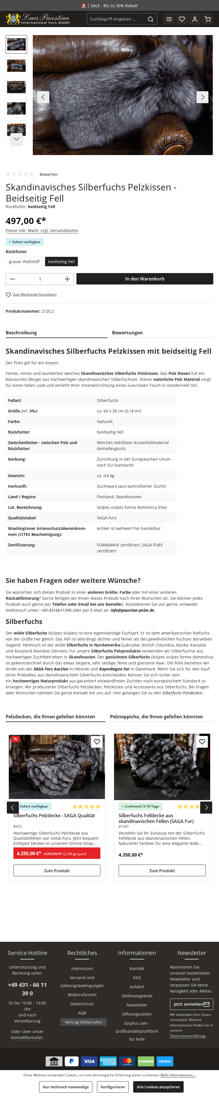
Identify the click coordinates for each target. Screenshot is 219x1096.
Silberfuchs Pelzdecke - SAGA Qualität (54, 816)
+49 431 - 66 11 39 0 (27, 989)
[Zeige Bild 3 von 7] (114, 153)
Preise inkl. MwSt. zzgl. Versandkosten (42, 230)
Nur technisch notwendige (66, 1086)
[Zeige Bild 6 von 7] (141, 153)
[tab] (57, 333)
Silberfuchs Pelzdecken (182, 693)
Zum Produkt (57, 870)
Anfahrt (137, 986)
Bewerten (49, 174)
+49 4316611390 (56, 610)
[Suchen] (150, 19)
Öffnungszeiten (137, 1014)
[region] (109, 97)
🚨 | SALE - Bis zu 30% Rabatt (109, 5)
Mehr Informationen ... (178, 1075)
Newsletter (137, 1005)
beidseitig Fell (61, 261)
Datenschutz (82, 1003)
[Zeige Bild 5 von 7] (132, 153)
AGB (82, 1013)
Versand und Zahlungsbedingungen (82, 981)
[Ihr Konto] (194, 19)
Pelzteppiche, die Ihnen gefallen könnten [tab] (156, 716)
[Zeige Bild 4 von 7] (123, 153)
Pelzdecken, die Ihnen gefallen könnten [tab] (50, 716)
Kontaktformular (26, 1037)
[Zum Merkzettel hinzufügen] (97, 742)
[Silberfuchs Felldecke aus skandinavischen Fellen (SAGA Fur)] (162, 767)
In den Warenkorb (145, 279)
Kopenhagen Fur (114, 669)
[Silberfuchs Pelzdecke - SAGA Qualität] (57, 767)
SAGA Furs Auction (51, 669)
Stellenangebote (137, 996)
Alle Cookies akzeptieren (158, 1086)
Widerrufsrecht (82, 994)
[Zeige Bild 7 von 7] (149, 153)
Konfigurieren (113, 1086)
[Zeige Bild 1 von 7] (96, 153)
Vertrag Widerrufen (83, 1022)
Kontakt (137, 968)
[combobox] (115, 19)
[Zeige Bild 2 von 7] (105, 153)
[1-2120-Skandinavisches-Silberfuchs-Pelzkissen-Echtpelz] (123, 95)
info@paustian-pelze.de (132, 610)
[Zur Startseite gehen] (38, 19)
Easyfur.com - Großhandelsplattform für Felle (136, 1031)
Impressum (82, 968)
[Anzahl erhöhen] (67, 279)
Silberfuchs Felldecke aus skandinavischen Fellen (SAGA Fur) (156, 818)
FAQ (137, 977)
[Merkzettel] (182, 19)
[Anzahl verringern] (12, 279)
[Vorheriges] (43, 97)
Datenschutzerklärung (187, 1035)
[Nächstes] (202, 97)
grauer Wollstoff (24, 261)
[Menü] (169, 19)
